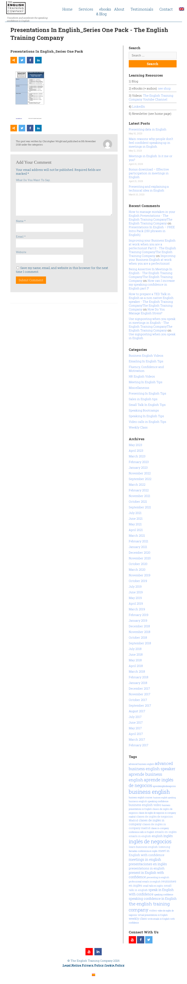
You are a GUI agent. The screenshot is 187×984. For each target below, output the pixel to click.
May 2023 (135, 445)
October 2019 (138, 581)
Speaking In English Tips (146, 416)
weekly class (138, 918)
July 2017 (135, 717)
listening (164, 847)
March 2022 (137, 484)
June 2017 (136, 722)
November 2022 (140, 473)
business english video (145, 805)
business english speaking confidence (149, 801)
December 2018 (139, 626)
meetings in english (145, 859)
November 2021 (139, 496)
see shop (164, 88)
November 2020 (140, 558)
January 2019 (138, 620)
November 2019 (139, 575)
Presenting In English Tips (147, 393)
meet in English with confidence (149, 853)
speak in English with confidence (151, 892)
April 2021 (136, 530)
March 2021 (137, 535)
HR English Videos (142, 376)
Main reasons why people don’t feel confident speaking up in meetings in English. (151, 142)
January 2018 (138, 683)
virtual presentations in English (153, 914)
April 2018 (136, 666)
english (157, 836)
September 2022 (140, 479)
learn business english (143, 847)
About (119, 9)
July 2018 (135, 649)
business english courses (140, 797)
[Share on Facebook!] (30, 60)
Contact (166, 9)
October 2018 (138, 637)
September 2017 (140, 705)
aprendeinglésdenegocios (164, 786)
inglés (168, 836)
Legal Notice (72, 965)
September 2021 (140, 507)
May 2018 (135, 660)
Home (67, 9)
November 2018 (139, 632)
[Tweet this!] (22, 60)
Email (21, 236)
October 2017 (138, 700)
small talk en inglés (153, 885)
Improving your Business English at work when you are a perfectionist (152, 259)
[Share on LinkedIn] (38, 60)
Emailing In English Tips (146, 361)
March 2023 (137, 456)
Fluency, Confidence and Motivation (146, 369)
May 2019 (135, 598)
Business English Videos (146, 355)
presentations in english (147, 868)
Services (86, 9)
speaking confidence (163, 894)
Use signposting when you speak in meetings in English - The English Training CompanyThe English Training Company (152, 324)
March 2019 (137, 609)
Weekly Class (138, 427)
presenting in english (158, 877)
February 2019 (138, 615)
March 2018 (137, 671)
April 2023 (136, 450)
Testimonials (142, 9)
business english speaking (164, 797)
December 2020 (139, 552)
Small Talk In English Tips (147, 405)
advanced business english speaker (152, 766)
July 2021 (135, 513)
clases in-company (160, 828)
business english (149, 791)
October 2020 (138, 564)
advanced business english (141, 764)
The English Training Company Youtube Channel (151, 97)
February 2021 (138, 541)
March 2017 (137, 739)
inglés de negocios (150, 841)
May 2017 (135, 728)
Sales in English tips (143, 399)
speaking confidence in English (153, 898)
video (153, 910)
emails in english (140, 836)
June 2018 (136, 654)
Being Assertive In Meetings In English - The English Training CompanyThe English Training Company (150, 275)
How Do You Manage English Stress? (147, 311)
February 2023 (139, 462)
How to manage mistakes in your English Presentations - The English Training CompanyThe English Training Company (152, 217)
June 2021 (136, 518)
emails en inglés (166, 832)
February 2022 (139, 490)
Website (21, 252)
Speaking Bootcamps (144, 410)
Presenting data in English (147, 129)
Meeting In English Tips (145, 382)
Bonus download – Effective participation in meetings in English (149, 173)
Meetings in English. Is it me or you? (150, 158)
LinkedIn (138, 106)
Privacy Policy (93, 965)
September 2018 (140, 643)
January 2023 (138, 467)
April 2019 (136, 603)
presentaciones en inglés (148, 864)
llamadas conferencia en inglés (143, 851)
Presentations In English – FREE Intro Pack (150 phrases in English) (152, 231)
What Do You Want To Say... (33, 180)
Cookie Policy (114, 965)
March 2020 (137, 569)
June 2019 (136, 592)
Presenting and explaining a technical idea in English (149, 188)
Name (21, 221)
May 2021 (135, 524)
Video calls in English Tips (147, 422)
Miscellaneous (139, 388)
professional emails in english (145, 881)
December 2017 (139, 688)
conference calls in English (141, 832)
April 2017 (136, 734)
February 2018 (138, 677)
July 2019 (135, 586)
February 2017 (138, 745)
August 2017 (137, 711)
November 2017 (139, 694)
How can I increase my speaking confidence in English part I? (152, 284)
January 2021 (138, 547)
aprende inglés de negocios (151, 782)
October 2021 (138, 501)
